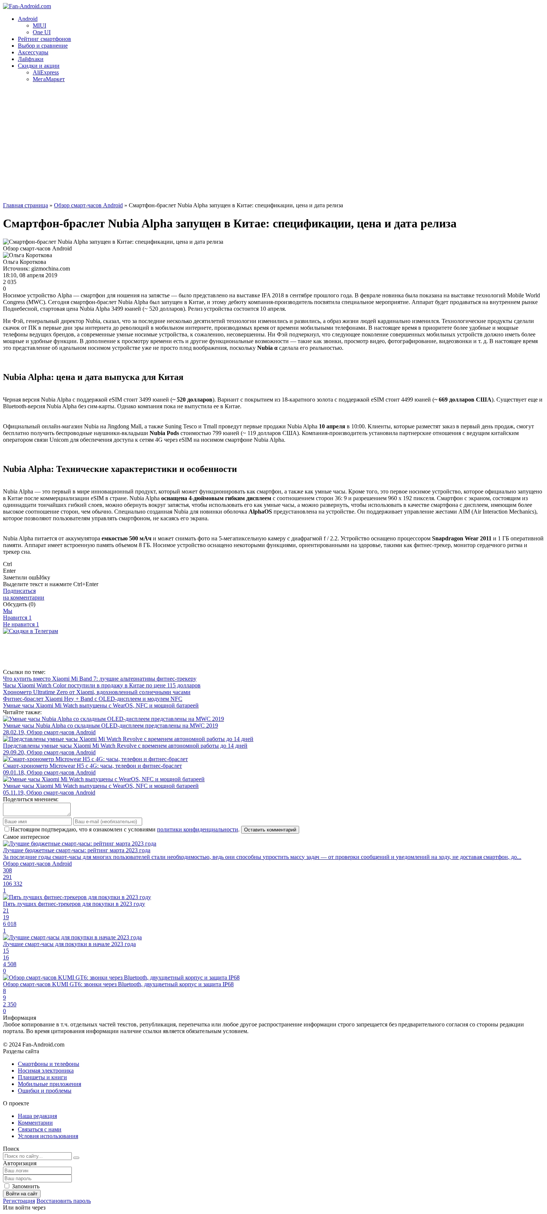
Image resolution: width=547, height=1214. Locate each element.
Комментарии (35, 1122)
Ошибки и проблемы (44, 1090)
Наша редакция (37, 1116)
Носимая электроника (46, 1070)
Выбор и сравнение (43, 45)
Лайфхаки (31, 59)
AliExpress (46, 72)
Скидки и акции (39, 66)
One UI (42, 32)
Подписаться (23, 594)
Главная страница (25, 205)
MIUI (39, 25)
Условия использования (48, 1136)
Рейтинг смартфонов (44, 39)
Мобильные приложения (49, 1084)
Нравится (17, 617)
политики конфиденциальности (197, 829)
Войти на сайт (22, 1194)
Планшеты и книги (42, 1077)
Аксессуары (33, 52)
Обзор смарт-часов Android (88, 205)
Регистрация (19, 1201)
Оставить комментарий (270, 830)
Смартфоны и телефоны (48, 1064)
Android (28, 19)
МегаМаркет (49, 79)
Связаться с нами (39, 1129)
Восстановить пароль (63, 1201)
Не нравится (21, 624)
